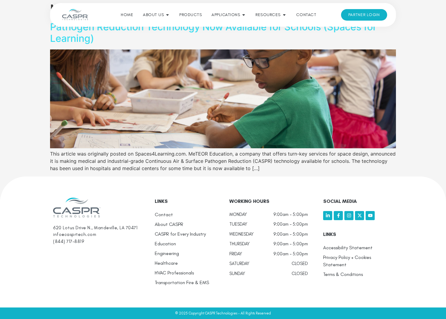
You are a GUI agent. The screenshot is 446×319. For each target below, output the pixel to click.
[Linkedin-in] (327, 215)
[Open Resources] (284, 15)
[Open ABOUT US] (167, 15)
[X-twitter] (359, 215)
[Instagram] (348, 215)
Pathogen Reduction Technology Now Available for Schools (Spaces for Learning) (213, 32)
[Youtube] (370, 215)
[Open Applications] (244, 15)
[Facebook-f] (338, 215)
